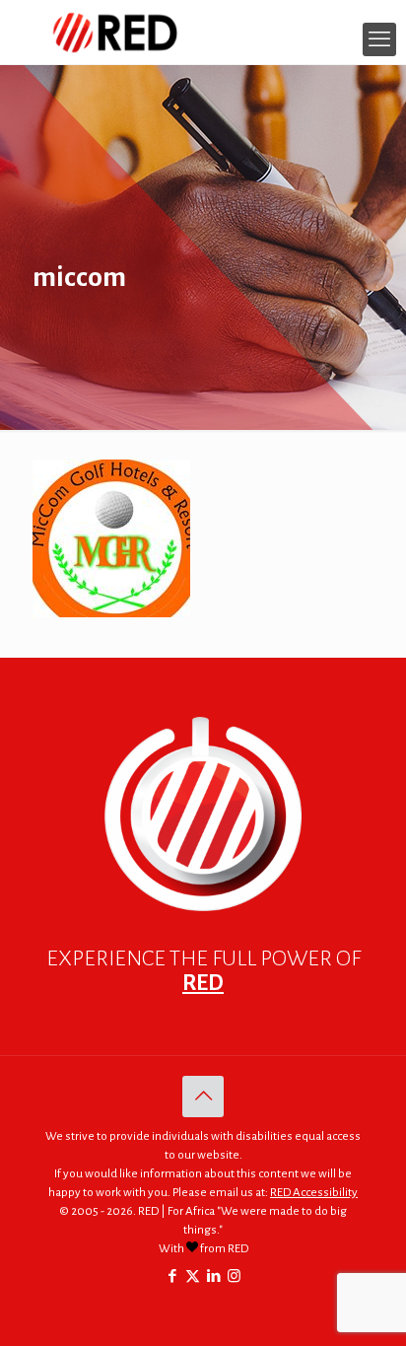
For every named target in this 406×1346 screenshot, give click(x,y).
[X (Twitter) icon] (192, 1276)
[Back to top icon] (203, 1096)
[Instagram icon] (234, 1276)
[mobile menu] (379, 39)
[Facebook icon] (172, 1276)
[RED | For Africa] (203, 32)
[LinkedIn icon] (213, 1276)
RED (203, 983)
